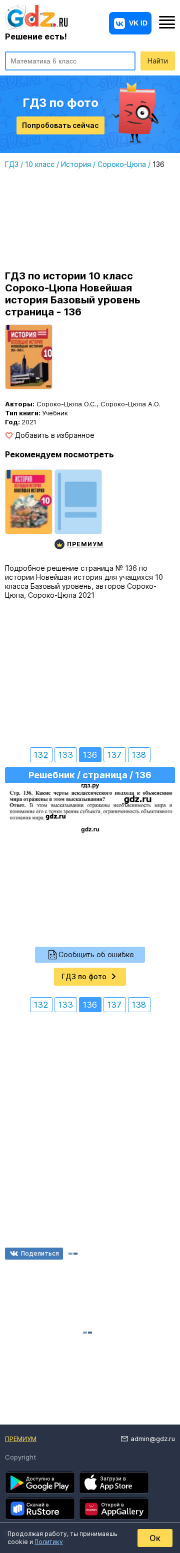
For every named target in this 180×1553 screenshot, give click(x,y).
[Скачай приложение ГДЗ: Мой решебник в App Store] (114, 1483)
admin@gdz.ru (152, 1439)
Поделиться (40, 1253)
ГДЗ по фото (84, 976)
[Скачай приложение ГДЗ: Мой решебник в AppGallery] (114, 1509)
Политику (48, 1542)
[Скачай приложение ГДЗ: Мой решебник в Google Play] (40, 1483)
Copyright (20, 1457)
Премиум (20, 1439)
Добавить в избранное (54, 435)
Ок (155, 1538)
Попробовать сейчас (60, 125)
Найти (158, 60)
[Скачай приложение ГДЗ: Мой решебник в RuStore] (40, 1509)
